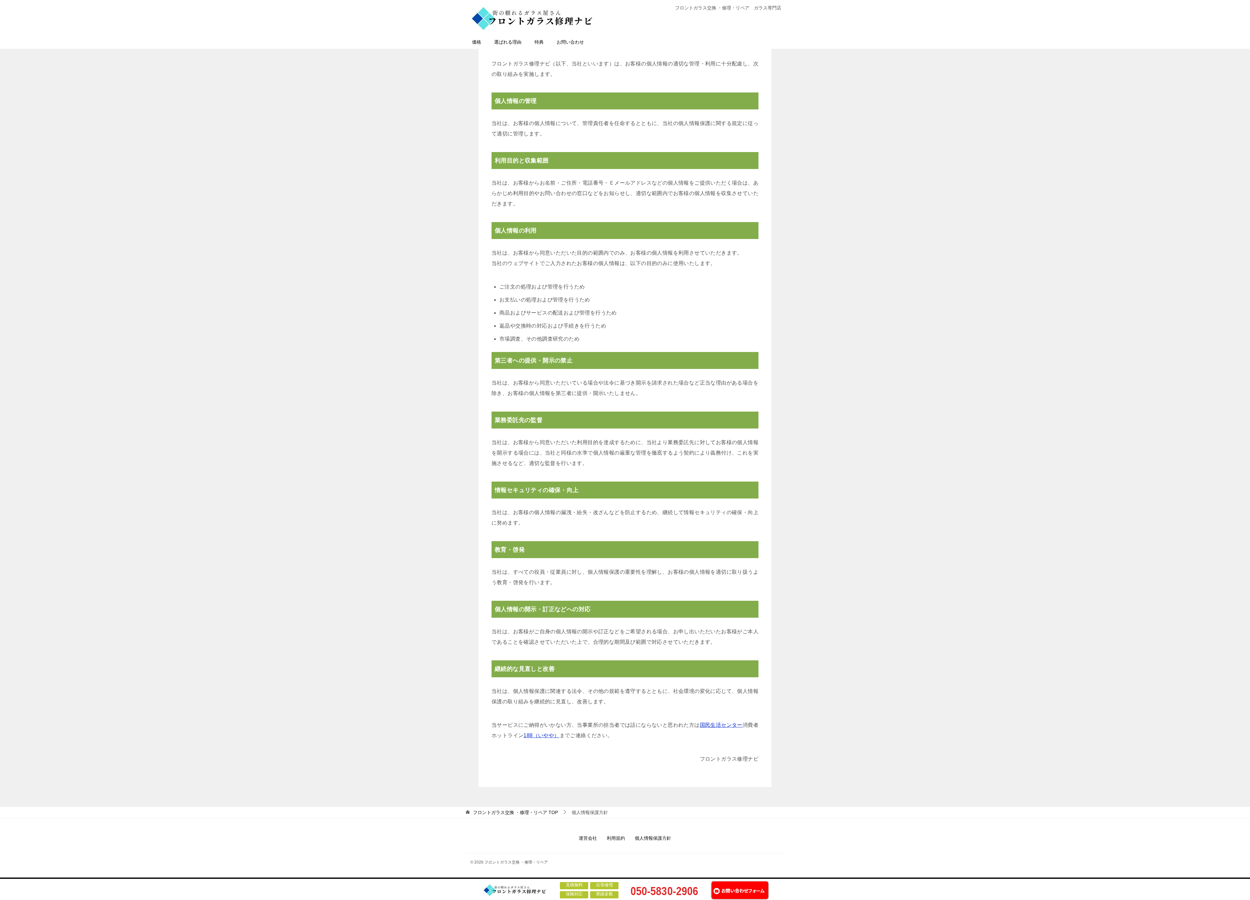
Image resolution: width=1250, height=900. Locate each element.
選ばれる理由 (507, 42)
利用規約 (616, 838)
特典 (539, 42)
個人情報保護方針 (653, 838)
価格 (476, 42)
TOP (515, 812)
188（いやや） (541, 735)
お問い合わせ (570, 42)
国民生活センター (721, 725)
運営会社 (588, 838)
